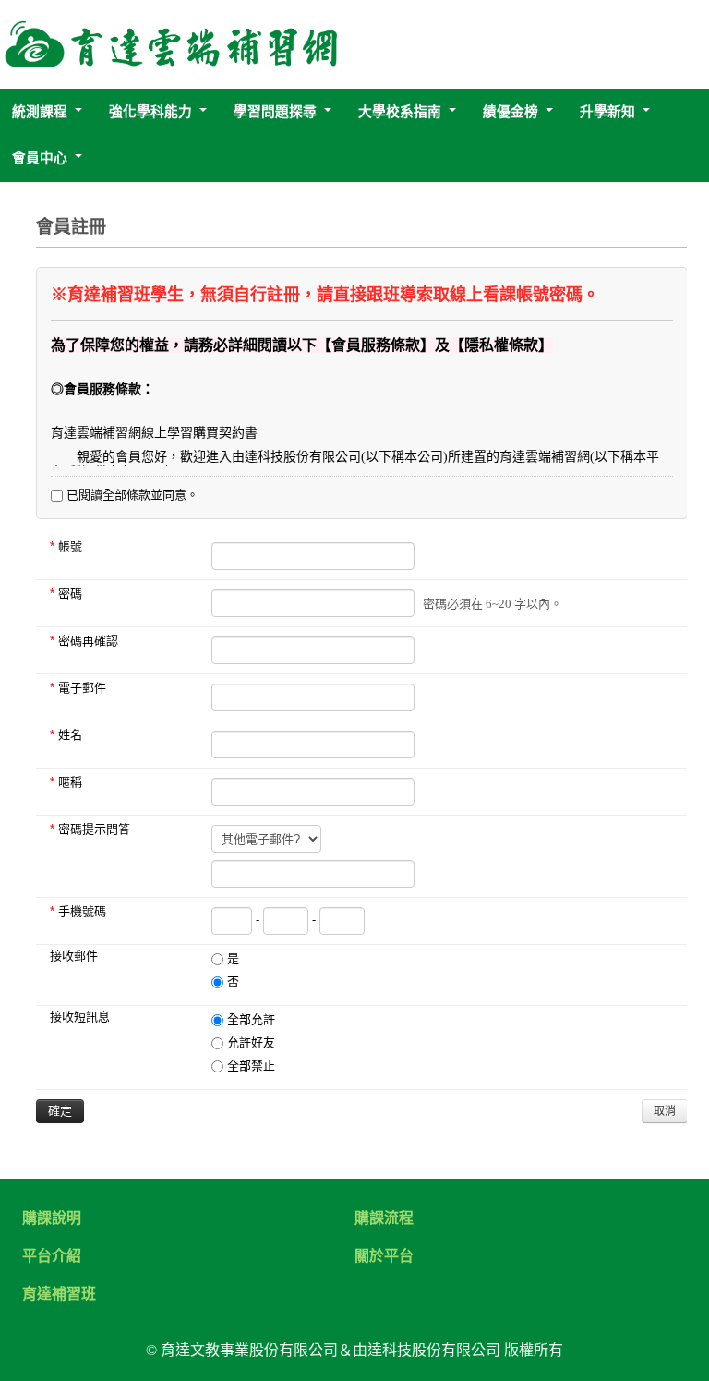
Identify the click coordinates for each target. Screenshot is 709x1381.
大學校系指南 (399, 111)
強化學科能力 (150, 111)
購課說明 (51, 1218)
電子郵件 (78, 688)
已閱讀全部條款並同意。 (130, 495)
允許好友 (249, 1042)
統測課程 (39, 111)
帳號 (66, 546)
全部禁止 (249, 1065)
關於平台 (384, 1256)
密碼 (66, 593)
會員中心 (39, 158)
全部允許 (249, 1019)
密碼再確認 (84, 641)
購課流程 (384, 1218)
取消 (665, 1111)
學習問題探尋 (275, 111)
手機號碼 (78, 911)
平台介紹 (51, 1256)
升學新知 (607, 111)
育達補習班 (59, 1294)
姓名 (66, 735)
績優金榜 (510, 111)
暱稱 (66, 782)
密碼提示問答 (90, 829)
